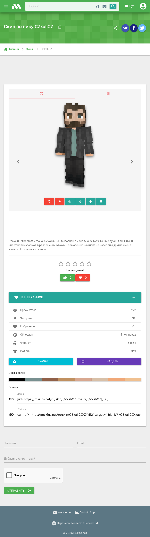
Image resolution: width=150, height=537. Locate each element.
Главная (11, 49)
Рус (129, 6)
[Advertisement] (75, 70)
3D (42, 93)
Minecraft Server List (84, 523)
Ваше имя (10, 443)
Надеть (99, 361)
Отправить (19, 490)
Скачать (31, 361)
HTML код (22, 409)
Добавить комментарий (19, 458)
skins (17, 6)
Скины (30, 49)
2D (108, 93)
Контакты (62, 512)
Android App (84, 512)
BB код (20, 394)
